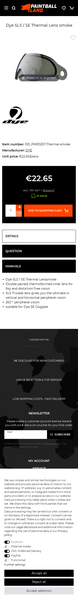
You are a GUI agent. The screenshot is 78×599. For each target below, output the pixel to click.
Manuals (13, 266)
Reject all (39, 582)
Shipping (48, 190)
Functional (18, 560)
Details (11, 236)
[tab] (39, 236)
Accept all (39, 573)
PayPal (15, 555)
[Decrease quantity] (19, 214)
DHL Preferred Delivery (26, 551)
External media (21, 546)
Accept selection (39, 591)
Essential (17, 541)
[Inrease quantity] (19, 208)
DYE (29, 150)
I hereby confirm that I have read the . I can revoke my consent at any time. (35, 445)
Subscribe (62, 434)
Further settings (14, 564)
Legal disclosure (26, 527)
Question (13, 251)
